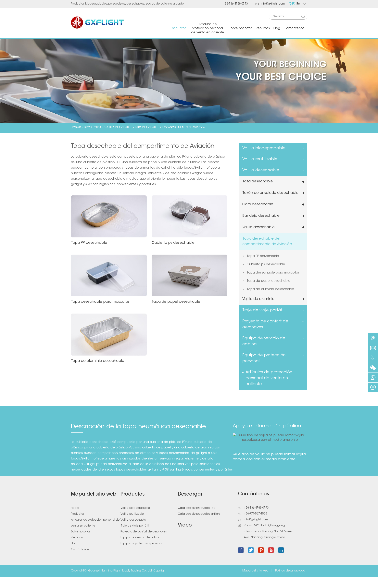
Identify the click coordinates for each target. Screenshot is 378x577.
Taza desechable (257, 181)
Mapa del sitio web (93, 494)
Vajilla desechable (118, 127)
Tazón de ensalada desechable (270, 193)
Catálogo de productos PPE (196, 508)
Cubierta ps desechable (173, 243)
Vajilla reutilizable (259, 159)
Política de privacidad (290, 571)
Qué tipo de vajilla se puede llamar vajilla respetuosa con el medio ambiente (269, 457)
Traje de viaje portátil (263, 310)
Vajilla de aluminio (258, 299)
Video (185, 525)
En (298, 4)
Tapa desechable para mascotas (100, 302)
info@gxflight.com (270, 4)
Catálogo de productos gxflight (199, 514)
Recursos (263, 28)
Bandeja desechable (261, 216)
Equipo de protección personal (264, 358)
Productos (178, 28)
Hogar (76, 127)
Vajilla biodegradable (263, 148)
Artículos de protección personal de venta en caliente (207, 28)
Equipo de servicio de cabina (263, 341)
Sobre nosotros (240, 28)
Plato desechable (257, 204)
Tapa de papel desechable (176, 302)
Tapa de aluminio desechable (97, 361)
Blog (276, 28)
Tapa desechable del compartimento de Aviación (170, 127)
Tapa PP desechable (89, 243)
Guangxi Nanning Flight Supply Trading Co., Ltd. (120, 571)
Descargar (190, 494)
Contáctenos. (294, 28)
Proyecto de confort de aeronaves (265, 324)
